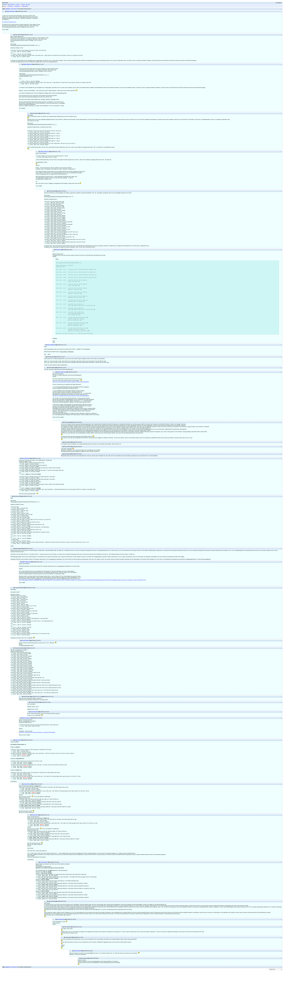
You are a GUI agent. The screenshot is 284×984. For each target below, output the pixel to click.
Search (23, 4)
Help (18, 4)
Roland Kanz (18, 740)
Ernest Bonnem (25, 458)
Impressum (17, 6)
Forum (5, 4)
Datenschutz (25, 6)
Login (28, 4)
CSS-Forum (14, 8)
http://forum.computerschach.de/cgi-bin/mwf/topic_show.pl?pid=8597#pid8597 (71, 382)
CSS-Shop (10, 6)
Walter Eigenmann (11, 11)
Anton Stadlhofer (51, 344)
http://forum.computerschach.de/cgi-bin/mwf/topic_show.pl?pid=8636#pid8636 (71, 395)
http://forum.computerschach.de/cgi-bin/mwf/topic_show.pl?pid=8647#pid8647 (37, 732)
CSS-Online (12, 4)
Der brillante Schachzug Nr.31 (9, 22)
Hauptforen (8, 8)
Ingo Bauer (58, 249)
